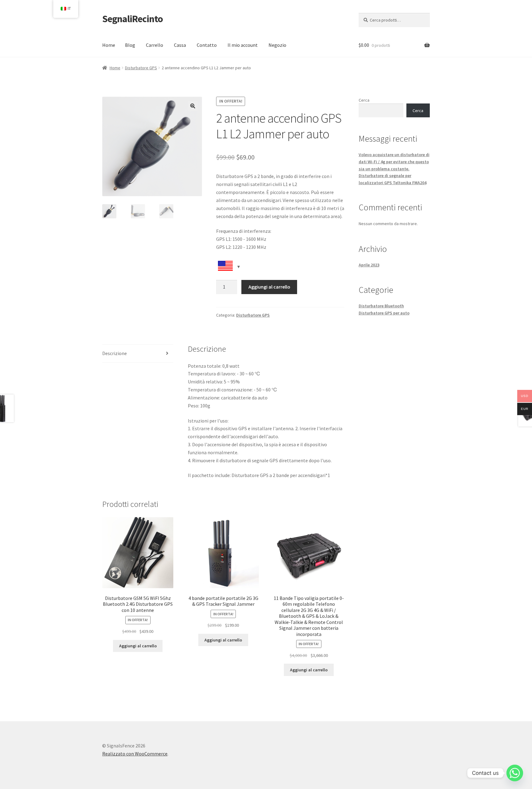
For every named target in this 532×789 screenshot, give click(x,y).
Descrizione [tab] (114, 353)
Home (108, 45)
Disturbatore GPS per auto (384, 313)
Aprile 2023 (369, 265)
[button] (193, 106)
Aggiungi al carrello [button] (138, 646)
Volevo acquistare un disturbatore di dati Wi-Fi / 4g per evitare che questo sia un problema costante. (394, 161)
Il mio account (243, 45)
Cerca (364, 100)
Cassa (180, 45)
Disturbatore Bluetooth (381, 306)
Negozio (277, 45)
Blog (130, 45)
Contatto (207, 45)
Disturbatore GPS (141, 68)
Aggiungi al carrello (269, 287)
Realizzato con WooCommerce (134, 754)
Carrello (154, 45)
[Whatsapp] (514, 773)
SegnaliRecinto (132, 19)
